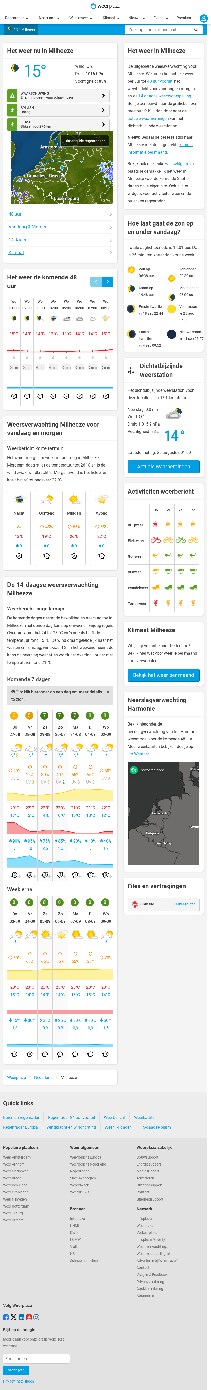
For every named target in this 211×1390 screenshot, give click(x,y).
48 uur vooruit (159, 81)
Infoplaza (77, 1219)
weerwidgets (176, 163)
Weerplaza (145, 1225)
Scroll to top (203, 1382)
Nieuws (135, 18)
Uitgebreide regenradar (84, 141)
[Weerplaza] (105, 6)
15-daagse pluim (155, 1127)
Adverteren (145, 1178)
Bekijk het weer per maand (163, 675)
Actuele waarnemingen (163, 466)
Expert (159, 18)
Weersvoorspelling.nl (153, 1254)
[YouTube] (29, 1318)
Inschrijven (16, 1370)
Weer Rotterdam (16, 1206)
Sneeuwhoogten (83, 1178)
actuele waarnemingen (148, 118)
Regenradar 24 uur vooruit (71, 1117)
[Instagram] (36, 1318)
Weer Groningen (16, 1192)
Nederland (47, 18)
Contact (143, 1192)
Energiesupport (149, 1164)
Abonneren (145, 1296)
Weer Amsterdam (17, 1157)
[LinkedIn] (21, 1318)
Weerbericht (114, 1117)
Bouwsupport (148, 1157)
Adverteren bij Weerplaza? (157, 1261)
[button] (62, 167)
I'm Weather (138, 754)
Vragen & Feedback (152, 1274)
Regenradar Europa (20, 1127)
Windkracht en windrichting (71, 1127)
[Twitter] (13, 1318)
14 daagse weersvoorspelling (164, 96)
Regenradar (15, 18)
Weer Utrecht (13, 1220)
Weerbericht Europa (85, 1157)
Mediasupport (148, 1171)
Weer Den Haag (15, 1185)
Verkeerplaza (147, 1232)
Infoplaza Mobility (151, 1239)
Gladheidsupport (150, 1199)
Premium (184, 18)
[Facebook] (6, 1318)
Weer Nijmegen (15, 1199)
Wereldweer (79, 18)
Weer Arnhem (13, 1164)
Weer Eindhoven (16, 1171)
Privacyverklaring (150, 1282)
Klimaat (109, 18)
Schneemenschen (84, 1261)
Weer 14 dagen (118, 1127)
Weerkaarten (145, 1117)
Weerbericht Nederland (88, 1164)
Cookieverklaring (150, 1289)
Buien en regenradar (21, 1117)
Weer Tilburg (13, 1213)
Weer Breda (12, 1178)
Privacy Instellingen (18, 1381)
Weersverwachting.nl (153, 1247)
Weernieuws (79, 1192)
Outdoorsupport (150, 1185)
